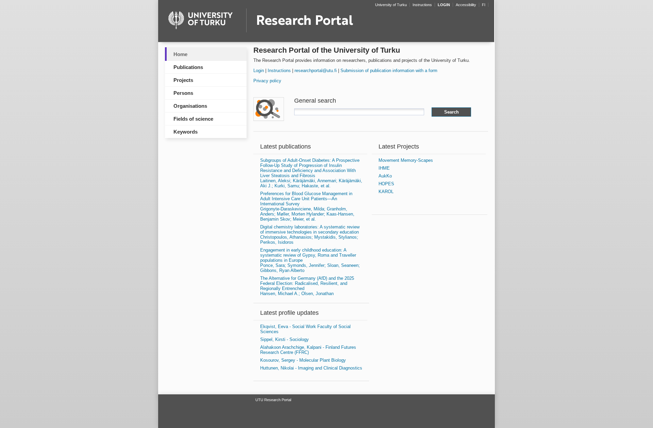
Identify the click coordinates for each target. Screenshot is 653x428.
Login (258, 70)
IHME (384, 168)
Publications (188, 67)
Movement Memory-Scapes (406, 160)
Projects (183, 80)
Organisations (190, 106)
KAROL (386, 191)
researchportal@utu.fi (316, 70)
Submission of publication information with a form (388, 70)
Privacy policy (267, 80)
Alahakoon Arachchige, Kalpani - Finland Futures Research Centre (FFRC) (308, 350)
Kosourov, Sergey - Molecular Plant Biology (303, 360)
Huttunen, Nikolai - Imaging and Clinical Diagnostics (311, 368)
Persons (183, 93)
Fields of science (193, 119)
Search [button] (451, 112)
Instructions (279, 70)
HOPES (386, 183)
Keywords (185, 132)
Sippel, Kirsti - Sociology (284, 339)
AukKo (385, 175)
